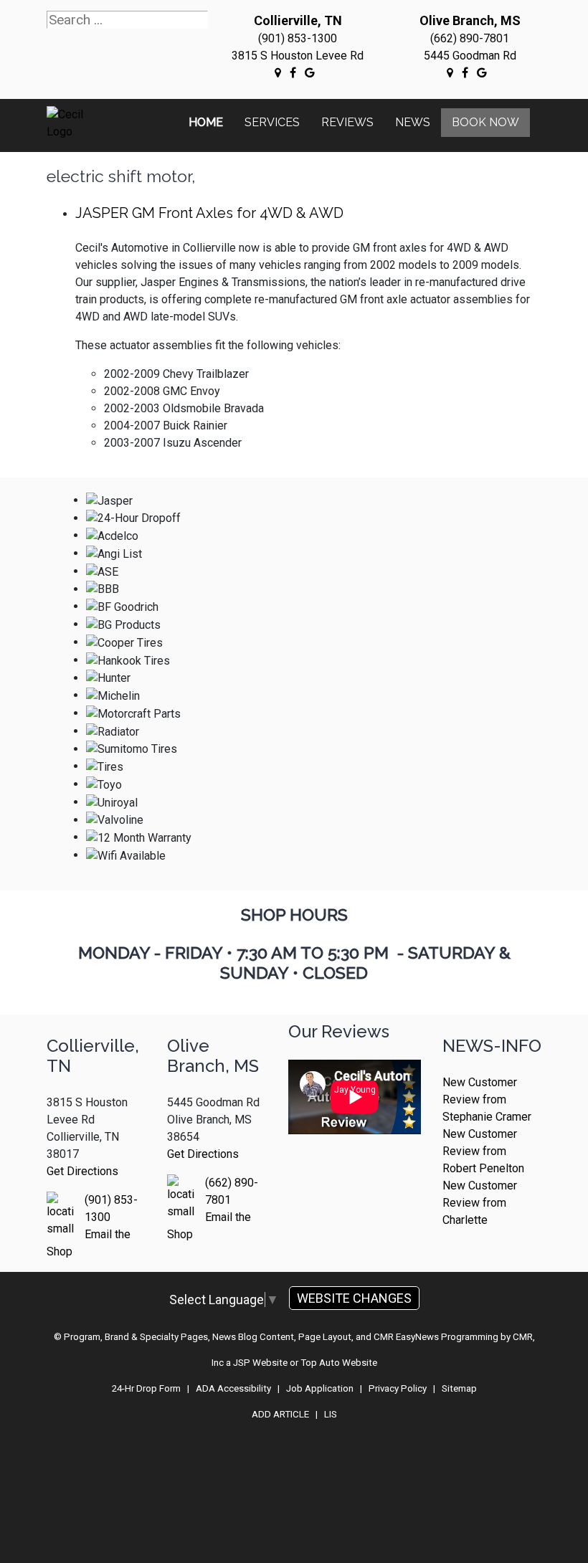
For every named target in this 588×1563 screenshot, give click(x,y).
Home (206, 122)
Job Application (320, 1388)
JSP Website (260, 1362)
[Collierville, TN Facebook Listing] (293, 72)
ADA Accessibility (233, 1388)
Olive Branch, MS (470, 20)
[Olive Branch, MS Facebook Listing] (465, 72)
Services (272, 122)
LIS (330, 1414)
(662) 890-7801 (469, 38)
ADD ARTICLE (280, 1414)
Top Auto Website (338, 1362)
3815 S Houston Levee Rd (298, 55)
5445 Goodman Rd (470, 55)
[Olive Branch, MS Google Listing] (450, 72)
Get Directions (82, 1171)
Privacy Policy (398, 1388)
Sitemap (459, 1388)
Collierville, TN (298, 20)
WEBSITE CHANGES (354, 1298)
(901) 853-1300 (297, 38)
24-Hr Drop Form (146, 1388)
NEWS (412, 122)
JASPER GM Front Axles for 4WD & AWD (209, 213)
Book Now (485, 122)
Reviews (347, 122)
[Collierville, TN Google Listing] (278, 72)
